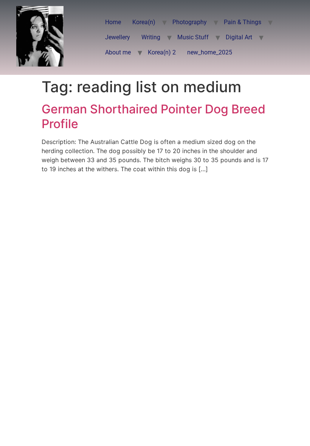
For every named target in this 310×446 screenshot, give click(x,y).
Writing (150, 37)
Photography (189, 22)
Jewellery (117, 37)
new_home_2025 (209, 52)
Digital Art (239, 37)
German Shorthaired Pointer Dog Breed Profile (153, 116)
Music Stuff (193, 37)
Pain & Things (242, 22)
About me (118, 52)
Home (113, 22)
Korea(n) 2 (162, 52)
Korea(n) (143, 22)
